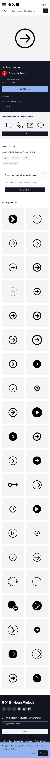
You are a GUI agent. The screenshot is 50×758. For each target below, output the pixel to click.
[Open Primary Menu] (4, 4)
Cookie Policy (26, 746)
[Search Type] (6, 10)
